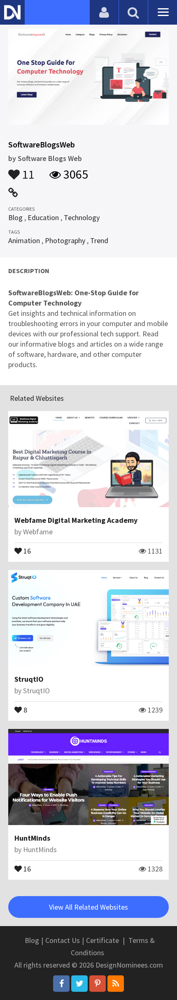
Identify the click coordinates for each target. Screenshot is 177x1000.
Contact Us (62, 940)
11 (27, 170)
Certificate (102, 940)
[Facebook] (61, 983)
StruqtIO (29, 679)
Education (43, 217)
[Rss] (115, 983)
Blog (15, 217)
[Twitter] (79, 983)
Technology (82, 217)
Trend (99, 240)
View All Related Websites (88, 907)
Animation (24, 240)
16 (26, 550)
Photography (65, 240)
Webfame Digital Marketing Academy (75, 520)
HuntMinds (32, 838)
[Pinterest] (97, 983)
